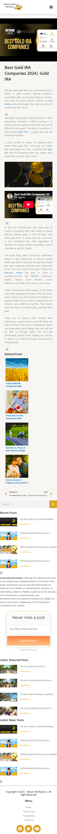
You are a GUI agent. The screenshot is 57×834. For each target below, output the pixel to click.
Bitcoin (34, 276)
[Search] (53, 504)
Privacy (34, 650)
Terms (27, 650)
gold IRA (23, 131)
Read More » (25, 524)
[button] (51, 7)
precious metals (14, 272)
